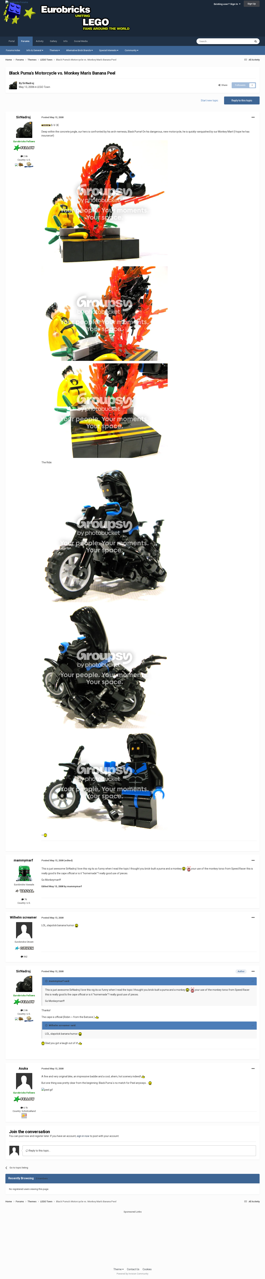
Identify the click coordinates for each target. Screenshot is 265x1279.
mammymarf (23, 860)
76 (25, 899)
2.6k (25, 156)
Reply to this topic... (39, 1150)
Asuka (23, 1068)
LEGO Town (43, 87)
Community (131, 50)
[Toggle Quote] (46, 981)
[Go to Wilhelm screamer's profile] (24, 930)
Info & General (34, 50)
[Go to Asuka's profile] (24, 1081)
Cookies (147, 1269)
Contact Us (133, 1269)
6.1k (25, 1107)
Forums (25, 41)
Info (65, 41)
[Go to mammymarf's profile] (24, 873)
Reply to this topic (241, 100)
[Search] (256, 41)
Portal (12, 41)
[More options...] (253, 117)
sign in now (83, 1136)
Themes (54, 50)
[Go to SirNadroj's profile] (13, 85)
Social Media (81, 41)
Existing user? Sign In (226, 4)
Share (223, 85)
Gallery (53, 41)
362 (25, 956)
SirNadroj (28, 83)
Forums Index (13, 50)
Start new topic (209, 100)
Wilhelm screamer (23, 917)
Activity (39, 41)
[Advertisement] (132, 1238)
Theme (117, 1269)
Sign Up (252, 3)
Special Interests (108, 50)
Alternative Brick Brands (78, 50)
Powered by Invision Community (132, 1274)
